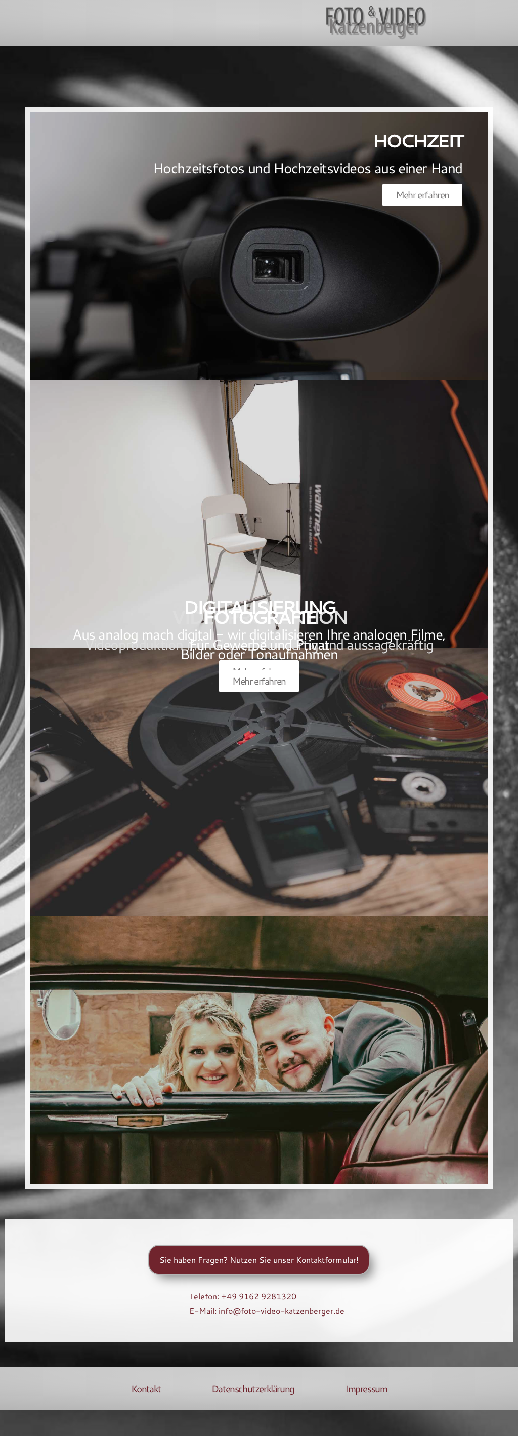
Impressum (366, 1388)
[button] (28, 23)
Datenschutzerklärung (252, 1388)
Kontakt (146, 1388)
